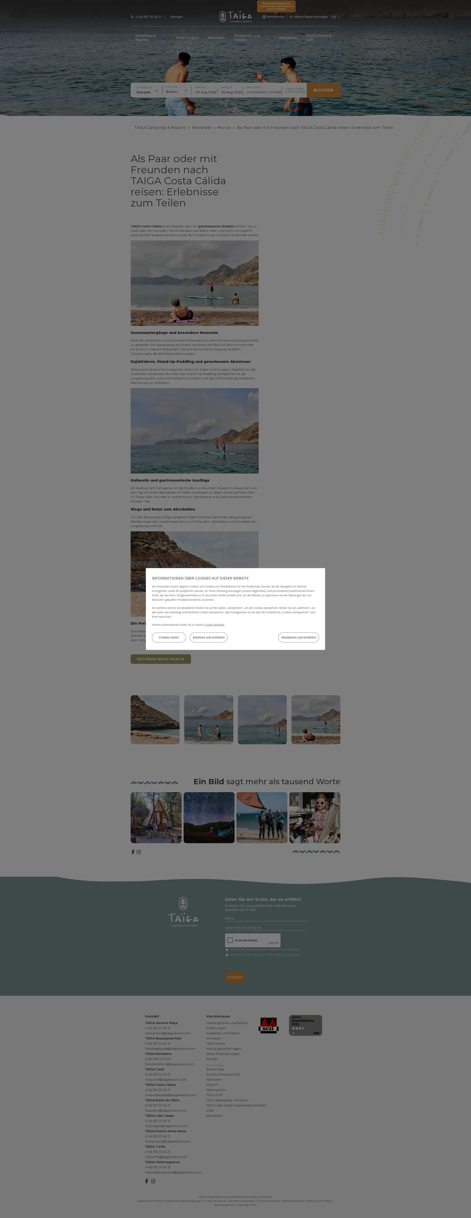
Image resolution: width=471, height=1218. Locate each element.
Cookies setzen (169, 637)
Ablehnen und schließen (209, 637)
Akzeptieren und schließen (298, 637)
